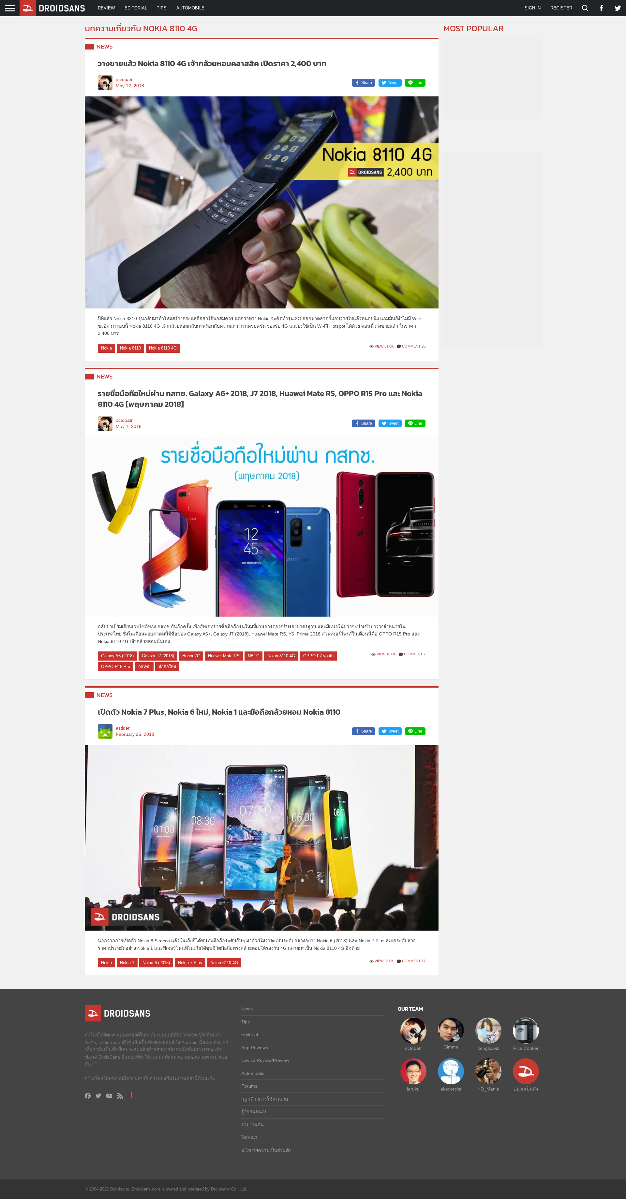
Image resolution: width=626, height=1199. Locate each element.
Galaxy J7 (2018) (158, 655)
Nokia (106, 348)
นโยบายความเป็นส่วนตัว (266, 1150)
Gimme (450, 1046)
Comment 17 (413, 961)
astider (123, 728)
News (105, 46)
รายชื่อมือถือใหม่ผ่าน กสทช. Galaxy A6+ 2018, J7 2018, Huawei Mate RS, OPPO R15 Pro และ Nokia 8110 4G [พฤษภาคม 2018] (260, 399)
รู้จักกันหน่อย (254, 1111)
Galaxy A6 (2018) (117, 655)
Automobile (190, 8)
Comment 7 (414, 654)
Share (366, 82)
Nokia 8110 (130, 348)
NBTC (253, 655)
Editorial (136, 8)
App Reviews (254, 1047)
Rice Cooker (526, 1048)
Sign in (533, 8)
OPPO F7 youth (318, 655)
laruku (413, 1089)
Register (561, 8)
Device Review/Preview (265, 1060)
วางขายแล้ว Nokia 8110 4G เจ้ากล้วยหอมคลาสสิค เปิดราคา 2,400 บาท (212, 63)
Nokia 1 (127, 962)
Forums (249, 1086)
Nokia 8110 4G (163, 348)
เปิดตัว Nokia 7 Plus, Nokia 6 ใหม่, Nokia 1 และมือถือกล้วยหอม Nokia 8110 (219, 712)
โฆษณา (249, 1137)
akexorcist (450, 1089)
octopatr (124, 79)
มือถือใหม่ (167, 666)
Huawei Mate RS (224, 655)
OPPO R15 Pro (115, 666)
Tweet (393, 82)
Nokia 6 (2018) (156, 962)
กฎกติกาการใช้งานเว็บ (264, 1099)
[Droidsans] (52, 8)
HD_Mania (488, 1089)
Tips (162, 8)
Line (418, 82)
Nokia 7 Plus (190, 962)
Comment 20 (413, 346)
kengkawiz (488, 1048)
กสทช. (144, 666)
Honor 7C (191, 655)
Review (106, 8)
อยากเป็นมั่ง (526, 1089)
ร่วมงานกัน (252, 1124)
